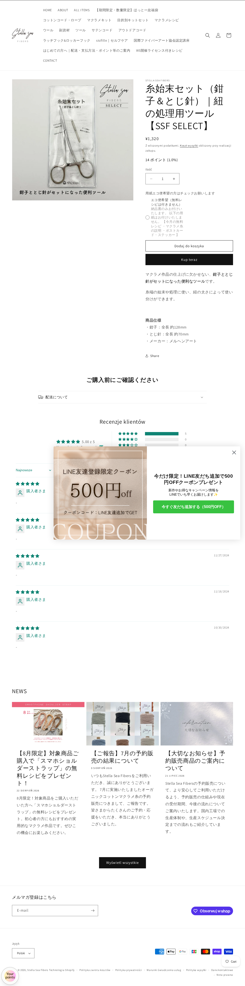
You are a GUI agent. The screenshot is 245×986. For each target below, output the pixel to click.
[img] (27, 483)
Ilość (148, 169)
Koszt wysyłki (189, 145)
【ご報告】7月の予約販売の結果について (122, 757)
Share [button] (154, 356)
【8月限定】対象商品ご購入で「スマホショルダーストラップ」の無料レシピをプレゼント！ (48, 768)
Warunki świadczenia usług (164, 970)
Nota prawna (225, 974)
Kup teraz (189, 259)
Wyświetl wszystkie (122, 862)
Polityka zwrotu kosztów (95, 970)
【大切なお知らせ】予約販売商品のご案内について (195, 761)
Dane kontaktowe (222, 970)
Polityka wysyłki (196, 970)
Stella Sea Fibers (37, 970)
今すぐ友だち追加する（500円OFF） (194, 507)
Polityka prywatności (128, 970)
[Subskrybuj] (92, 910)
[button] (207, 35)
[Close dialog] (234, 452)
